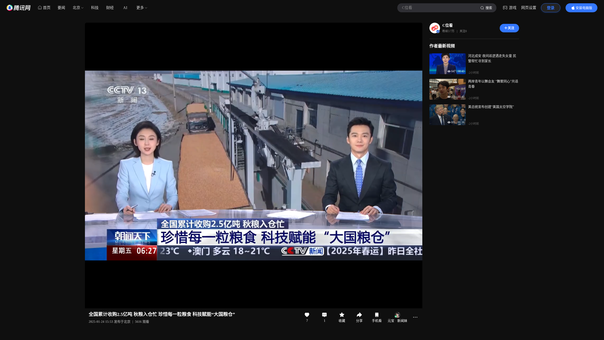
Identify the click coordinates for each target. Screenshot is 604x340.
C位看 (447, 25)
